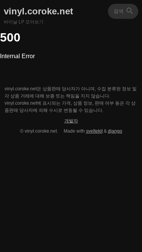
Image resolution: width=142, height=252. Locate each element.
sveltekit (94, 131)
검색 (129, 10)
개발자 (71, 121)
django (115, 131)
